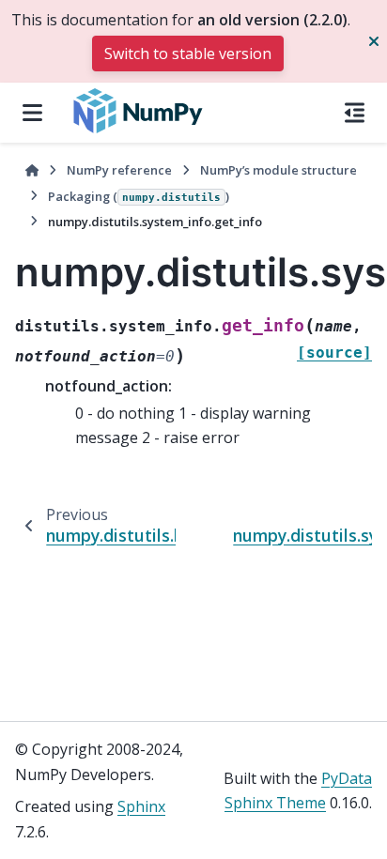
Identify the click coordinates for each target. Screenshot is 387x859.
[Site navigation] (32, 113)
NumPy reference (119, 169)
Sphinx (141, 806)
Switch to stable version (187, 53)
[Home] (32, 170)
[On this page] (354, 113)
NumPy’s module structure (278, 169)
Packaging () (138, 196)
